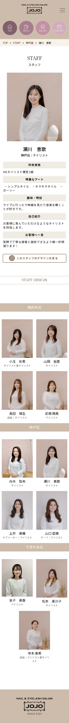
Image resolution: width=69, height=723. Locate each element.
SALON (42, 30)
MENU (26, 30)
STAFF (17, 42)
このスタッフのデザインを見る (37, 258)
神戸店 (29, 42)
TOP (10, 30)
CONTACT (59, 30)
